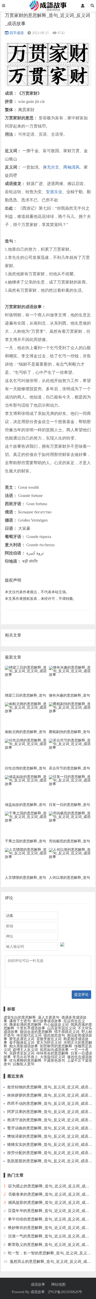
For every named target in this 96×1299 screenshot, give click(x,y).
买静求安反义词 (21, 1053)
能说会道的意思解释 (36, 1032)
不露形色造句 (54, 1060)
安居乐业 (54, 192)
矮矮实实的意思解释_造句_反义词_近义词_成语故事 (51, 1144)
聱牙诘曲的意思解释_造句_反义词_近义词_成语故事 (51, 1128)
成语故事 (38, 1284)
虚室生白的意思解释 (20, 1017)
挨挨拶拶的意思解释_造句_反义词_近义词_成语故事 (51, 1095)
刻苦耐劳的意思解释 (56, 1046)
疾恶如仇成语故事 (54, 1050)
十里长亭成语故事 (30, 1028)
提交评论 (81, 994)
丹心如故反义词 (56, 1025)
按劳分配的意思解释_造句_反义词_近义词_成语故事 (51, 1153)
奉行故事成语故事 (47, 1021)
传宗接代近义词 (28, 1035)
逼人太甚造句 (48, 1017)
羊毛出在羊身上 (25, 1057)
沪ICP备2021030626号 (65, 1292)
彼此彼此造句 (54, 1035)
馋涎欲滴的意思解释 (25, 1025)
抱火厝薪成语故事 (23, 1046)
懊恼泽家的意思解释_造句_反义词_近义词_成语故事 (51, 1136)
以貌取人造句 (23, 1064)
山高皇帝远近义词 (61, 1028)
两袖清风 (71, 167)
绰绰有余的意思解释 (52, 1053)
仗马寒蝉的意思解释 (25, 1060)
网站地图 (58, 1284)
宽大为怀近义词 (48, 1042)
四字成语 (16, 33)
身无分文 (51, 167)
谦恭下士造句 (20, 1021)
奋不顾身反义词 (21, 1042)
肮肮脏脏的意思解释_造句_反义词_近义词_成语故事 (51, 1161)
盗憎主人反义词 (25, 1050)
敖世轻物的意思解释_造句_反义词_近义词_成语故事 (51, 1087)
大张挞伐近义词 (52, 1057)
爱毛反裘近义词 (21, 1039)
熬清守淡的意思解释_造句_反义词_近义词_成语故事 (51, 1120)
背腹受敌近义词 (48, 1039)
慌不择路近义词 (66, 1032)
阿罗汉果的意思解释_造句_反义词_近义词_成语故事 (51, 1112)
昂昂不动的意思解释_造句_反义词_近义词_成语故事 (51, 1103)
